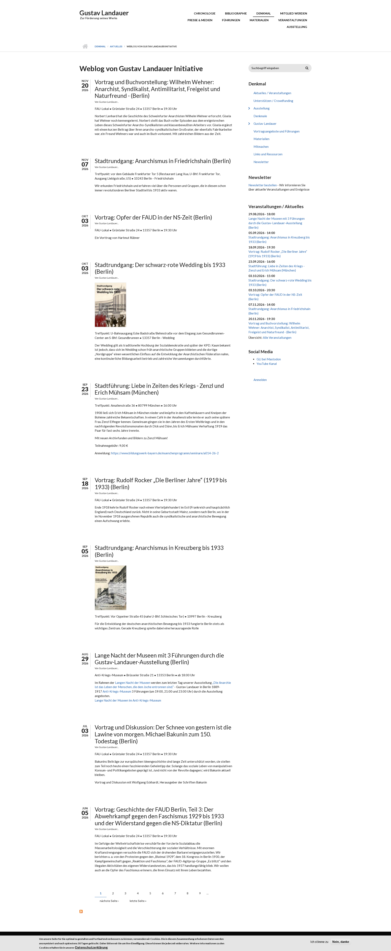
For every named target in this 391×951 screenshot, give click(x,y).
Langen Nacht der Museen (133, 682)
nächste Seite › (109, 900)
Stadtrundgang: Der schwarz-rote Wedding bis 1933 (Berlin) (160, 268)
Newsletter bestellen (262, 185)
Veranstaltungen (292, 20)
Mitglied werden (293, 13)
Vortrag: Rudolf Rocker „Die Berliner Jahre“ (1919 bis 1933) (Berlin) (161, 483)
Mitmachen (261, 146)
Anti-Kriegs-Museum (117, 691)
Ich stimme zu (319, 941)
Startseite (85, 46)
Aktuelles (116, 46)
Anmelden (260, 380)
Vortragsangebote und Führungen (277, 131)
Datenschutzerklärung (91, 947)
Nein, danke (340, 941)
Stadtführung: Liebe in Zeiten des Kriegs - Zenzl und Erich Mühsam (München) (159, 389)
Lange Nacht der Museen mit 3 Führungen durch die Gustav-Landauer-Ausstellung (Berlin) (159, 659)
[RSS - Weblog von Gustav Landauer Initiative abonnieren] (155, 911)
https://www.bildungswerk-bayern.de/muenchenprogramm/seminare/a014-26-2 (165, 453)
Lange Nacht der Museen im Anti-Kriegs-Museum (128, 700)
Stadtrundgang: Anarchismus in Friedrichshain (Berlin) (163, 160)
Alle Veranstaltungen (277, 337)
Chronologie (204, 13)
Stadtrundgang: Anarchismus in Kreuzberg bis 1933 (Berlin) (159, 551)
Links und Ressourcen (268, 154)
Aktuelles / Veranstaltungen (272, 93)
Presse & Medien (200, 20)
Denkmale (260, 116)
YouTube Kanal (267, 363)
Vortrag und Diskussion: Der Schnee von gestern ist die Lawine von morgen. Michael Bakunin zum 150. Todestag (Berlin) (163, 734)
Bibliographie (236, 13)
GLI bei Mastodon (269, 359)
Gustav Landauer (104, 13)
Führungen (231, 20)
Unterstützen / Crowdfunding (273, 101)
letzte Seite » (138, 900)
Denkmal (263, 13)
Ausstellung (297, 27)
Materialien (259, 20)
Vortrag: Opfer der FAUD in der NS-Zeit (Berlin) (153, 217)
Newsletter (261, 162)
